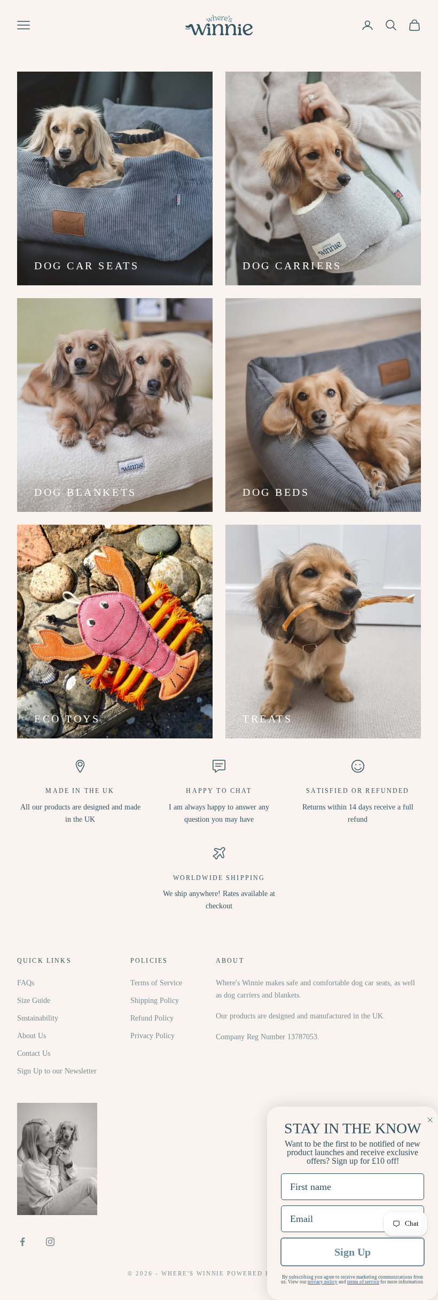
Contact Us (33, 1053)
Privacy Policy (152, 1036)
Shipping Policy (154, 1001)
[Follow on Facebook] (22, 1241)
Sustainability (37, 1018)
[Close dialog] (430, 1120)
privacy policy (323, 1282)
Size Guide (33, 1001)
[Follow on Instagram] (50, 1241)
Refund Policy (152, 1018)
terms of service (363, 1282)
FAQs (25, 983)
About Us (31, 1036)
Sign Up (352, 1252)
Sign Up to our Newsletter (57, 1071)
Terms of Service (156, 983)
